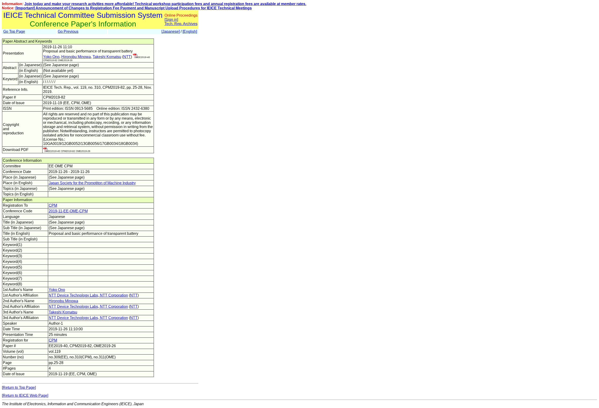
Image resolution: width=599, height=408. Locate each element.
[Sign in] (171, 20)
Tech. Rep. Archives (180, 24)
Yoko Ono (51, 57)
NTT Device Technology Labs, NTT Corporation (88, 295)
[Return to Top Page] (19, 388)
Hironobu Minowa (76, 57)
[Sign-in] (135, 57)
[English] (190, 31)
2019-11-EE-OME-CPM (68, 211)
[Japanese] (170, 31)
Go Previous (68, 31)
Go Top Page (14, 31)
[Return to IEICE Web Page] (25, 395)
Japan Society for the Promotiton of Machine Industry (92, 183)
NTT (127, 57)
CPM (53, 205)
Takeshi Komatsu (107, 57)
